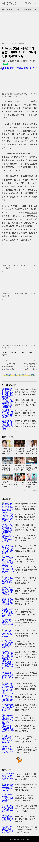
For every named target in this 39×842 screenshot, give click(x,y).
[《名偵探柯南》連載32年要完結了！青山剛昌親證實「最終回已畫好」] (8, 809)
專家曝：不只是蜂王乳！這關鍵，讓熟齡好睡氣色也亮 (7, 451)
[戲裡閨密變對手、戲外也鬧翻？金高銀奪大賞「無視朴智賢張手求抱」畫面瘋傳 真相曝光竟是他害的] (8, 392)
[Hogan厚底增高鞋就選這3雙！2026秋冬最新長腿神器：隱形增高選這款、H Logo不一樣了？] (8, 517)
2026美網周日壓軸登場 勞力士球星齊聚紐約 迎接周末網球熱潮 (26, 622)
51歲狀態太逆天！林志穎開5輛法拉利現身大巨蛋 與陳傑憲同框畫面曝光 (26, 707)
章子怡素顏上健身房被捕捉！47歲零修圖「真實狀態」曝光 (25, 819)
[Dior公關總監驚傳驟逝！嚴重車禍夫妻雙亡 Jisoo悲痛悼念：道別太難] (8, 787)
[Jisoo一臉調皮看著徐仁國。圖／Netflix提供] (19, 254)
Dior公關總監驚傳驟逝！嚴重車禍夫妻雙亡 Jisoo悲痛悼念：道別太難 (26, 787)
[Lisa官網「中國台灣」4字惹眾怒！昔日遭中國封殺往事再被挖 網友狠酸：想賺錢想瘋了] (8, 413)
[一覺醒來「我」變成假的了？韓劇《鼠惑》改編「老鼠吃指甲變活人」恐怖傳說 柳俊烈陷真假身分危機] (8, 686)
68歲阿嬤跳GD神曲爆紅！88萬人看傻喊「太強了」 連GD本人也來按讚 (25, 798)
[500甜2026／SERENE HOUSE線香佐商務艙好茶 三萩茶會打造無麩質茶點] (8, 644)
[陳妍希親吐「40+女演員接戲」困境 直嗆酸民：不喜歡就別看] (8, 665)
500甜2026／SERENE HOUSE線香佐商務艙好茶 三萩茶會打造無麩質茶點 (25, 644)
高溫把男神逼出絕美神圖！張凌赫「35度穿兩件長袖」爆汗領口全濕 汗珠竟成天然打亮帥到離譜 (31, 484)
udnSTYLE (5, 43)
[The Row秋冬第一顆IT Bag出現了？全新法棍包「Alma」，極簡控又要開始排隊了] (8, 697)
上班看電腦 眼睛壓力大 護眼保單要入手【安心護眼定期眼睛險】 (31, 451)
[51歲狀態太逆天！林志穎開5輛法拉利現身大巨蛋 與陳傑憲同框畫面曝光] (8, 708)
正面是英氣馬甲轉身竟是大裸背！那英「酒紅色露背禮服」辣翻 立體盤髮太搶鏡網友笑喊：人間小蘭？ (26, 425)
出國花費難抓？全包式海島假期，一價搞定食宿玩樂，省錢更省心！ (7, 484)
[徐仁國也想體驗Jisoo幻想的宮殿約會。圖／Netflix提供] (19, 79)
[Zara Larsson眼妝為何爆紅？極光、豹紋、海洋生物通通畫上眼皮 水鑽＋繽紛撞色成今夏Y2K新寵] (8, 718)
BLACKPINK (14, 352)
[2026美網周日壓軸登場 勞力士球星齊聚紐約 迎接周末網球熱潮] (8, 623)
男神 (4, 356)
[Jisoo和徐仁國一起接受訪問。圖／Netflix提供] (19, 281)
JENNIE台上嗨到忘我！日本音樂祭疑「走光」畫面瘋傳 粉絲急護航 (26, 776)
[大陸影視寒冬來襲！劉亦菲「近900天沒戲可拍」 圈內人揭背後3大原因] (8, 750)
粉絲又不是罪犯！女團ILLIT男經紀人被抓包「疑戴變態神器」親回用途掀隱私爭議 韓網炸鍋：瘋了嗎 (26, 404)
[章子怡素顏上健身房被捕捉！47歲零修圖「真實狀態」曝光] (8, 819)
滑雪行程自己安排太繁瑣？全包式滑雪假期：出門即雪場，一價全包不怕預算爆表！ (7, 467)
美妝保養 (27, 9)
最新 (3, 9)
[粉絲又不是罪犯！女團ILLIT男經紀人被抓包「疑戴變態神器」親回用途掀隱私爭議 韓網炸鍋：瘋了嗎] (8, 403)
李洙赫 (30, 352)
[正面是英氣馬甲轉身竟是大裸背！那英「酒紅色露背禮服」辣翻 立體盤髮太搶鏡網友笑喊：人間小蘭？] (8, 424)
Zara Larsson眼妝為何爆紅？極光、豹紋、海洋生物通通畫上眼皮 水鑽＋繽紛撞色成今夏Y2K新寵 (26, 719)
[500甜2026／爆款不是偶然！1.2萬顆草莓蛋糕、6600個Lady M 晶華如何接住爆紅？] (8, 612)
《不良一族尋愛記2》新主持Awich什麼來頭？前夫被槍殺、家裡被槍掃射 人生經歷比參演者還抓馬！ (19, 484)
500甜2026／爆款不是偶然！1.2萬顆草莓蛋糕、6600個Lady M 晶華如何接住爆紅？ (26, 613)
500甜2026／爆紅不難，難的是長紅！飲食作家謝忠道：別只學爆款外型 (26, 591)
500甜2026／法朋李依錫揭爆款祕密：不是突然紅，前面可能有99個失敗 (26, 601)
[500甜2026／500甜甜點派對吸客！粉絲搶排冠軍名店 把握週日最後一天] (8, 580)
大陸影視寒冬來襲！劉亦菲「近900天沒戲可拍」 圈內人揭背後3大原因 (26, 749)
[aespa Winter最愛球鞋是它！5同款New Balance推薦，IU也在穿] (8, 538)
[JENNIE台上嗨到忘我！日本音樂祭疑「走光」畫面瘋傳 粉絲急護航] (8, 777)
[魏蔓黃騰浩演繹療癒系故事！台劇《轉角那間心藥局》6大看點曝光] (8, 729)
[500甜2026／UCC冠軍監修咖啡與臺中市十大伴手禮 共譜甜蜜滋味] (8, 676)
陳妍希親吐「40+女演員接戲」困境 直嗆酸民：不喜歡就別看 (26, 665)
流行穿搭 (19, 9)
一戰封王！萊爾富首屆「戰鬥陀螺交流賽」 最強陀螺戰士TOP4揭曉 (26, 569)
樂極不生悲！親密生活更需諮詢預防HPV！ (31, 467)
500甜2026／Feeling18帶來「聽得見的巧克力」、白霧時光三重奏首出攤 (25, 739)
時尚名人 (10, 9)
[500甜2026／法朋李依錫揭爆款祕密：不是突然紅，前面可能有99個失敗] (8, 602)
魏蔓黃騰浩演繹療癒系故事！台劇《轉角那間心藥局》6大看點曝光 (25, 728)
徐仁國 (5, 352)
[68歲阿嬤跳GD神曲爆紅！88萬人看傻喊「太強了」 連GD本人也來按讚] (8, 798)
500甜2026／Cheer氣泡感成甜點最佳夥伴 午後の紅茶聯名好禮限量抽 (26, 633)
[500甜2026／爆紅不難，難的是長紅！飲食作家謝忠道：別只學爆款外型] (8, 591)
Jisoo (23, 352)
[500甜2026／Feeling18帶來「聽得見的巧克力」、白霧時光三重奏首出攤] (8, 739)
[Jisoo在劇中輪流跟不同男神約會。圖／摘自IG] (19, 321)
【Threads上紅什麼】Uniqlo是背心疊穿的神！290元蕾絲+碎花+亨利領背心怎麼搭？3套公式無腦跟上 (26, 561)
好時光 (35, 9)
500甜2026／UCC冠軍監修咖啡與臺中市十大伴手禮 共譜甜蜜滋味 (26, 675)
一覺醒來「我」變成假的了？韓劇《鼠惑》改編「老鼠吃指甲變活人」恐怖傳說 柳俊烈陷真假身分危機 (26, 687)
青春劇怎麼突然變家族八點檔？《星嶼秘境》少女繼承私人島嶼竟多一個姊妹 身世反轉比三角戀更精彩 (19, 451)
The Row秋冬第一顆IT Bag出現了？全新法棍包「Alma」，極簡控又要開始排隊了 (26, 698)
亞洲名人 (21, 43)
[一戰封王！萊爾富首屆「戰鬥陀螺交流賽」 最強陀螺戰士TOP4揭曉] (8, 570)
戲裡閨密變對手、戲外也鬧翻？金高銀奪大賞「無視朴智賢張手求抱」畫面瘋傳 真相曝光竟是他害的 (26, 393)
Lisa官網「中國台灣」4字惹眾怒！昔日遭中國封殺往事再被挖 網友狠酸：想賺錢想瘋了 (26, 414)
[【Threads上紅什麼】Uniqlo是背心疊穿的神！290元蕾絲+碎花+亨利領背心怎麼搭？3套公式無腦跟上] (8, 559)
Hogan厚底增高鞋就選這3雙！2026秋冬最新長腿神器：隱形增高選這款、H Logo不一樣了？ (25, 518)
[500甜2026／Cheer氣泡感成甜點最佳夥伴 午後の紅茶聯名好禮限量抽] (8, 633)
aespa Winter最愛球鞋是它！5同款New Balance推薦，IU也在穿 (25, 538)
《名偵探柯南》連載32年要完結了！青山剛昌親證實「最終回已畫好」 (26, 808)
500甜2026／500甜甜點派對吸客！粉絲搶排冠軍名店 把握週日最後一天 (26, 580)
